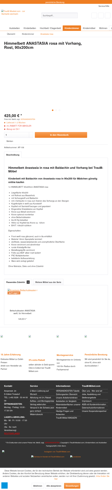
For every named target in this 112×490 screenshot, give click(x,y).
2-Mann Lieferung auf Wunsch (39, 392)
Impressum (87, 401)
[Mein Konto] (101, 15)
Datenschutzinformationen (93, 407)
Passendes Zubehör (17, 282)
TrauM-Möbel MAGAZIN (66, 417)
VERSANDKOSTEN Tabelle (67, 390)
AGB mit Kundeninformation (94, 404)
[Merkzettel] (94, 15)
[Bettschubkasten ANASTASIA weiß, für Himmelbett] (22, 298)
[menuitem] (59, 15)
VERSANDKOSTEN (27, 119)
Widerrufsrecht (36, 414)
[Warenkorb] (107, 15)
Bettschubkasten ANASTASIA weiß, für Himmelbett (22, 312)
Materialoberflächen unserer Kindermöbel (68, 406)
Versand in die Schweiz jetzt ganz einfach (42, 409)
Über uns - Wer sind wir (92, 390)
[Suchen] (75, 15)
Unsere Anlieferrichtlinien (67, 397)
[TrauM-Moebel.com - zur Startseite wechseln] (16, 16)
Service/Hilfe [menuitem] (103, 6)
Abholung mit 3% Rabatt (40, 397)
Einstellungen (72, 485)
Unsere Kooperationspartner (94, 411)
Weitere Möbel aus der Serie (48, 282)
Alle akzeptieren (53, 485)
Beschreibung (12, 154)
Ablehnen (37, 485)
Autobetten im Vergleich (66, 401)
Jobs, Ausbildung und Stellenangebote (91, 396)
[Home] (4, 28)
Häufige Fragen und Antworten (64, 413)
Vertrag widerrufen (38, 404)
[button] (4, 485)
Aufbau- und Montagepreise (42, 401)
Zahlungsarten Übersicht (66, 394)
